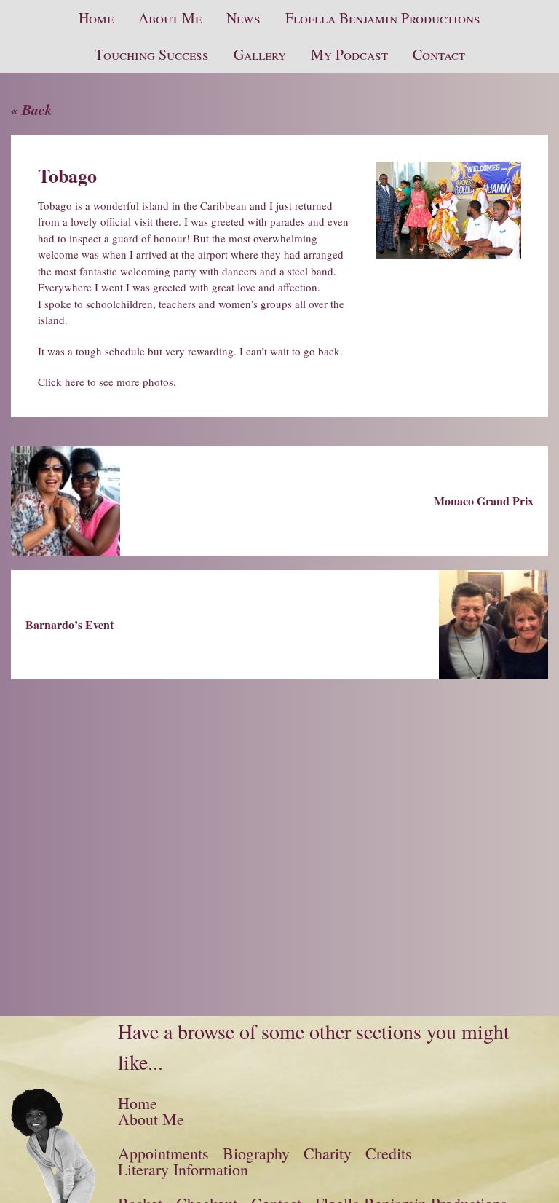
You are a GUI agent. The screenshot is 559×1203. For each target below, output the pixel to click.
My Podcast (349, 54)
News (243, 18)
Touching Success (152, 54)
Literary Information (183, 1169)
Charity (328, 1153)
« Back (31, 109)
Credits (388, 1153)
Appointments (163, 1153)
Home (96, 18)
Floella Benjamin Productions (382, 18)
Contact (439, 54)
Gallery (260, 54)
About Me (170, 18)
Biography (256, 1153)
